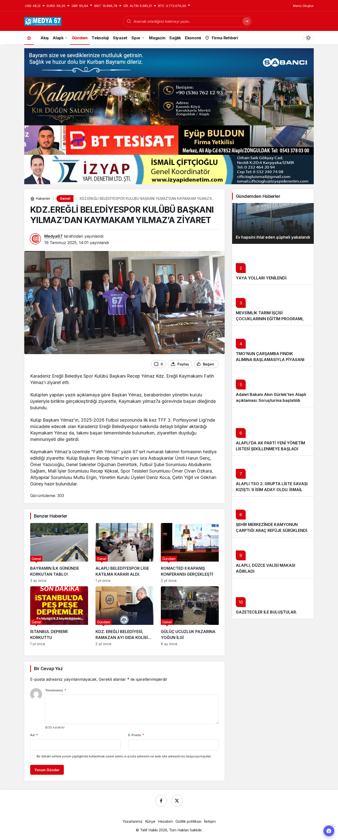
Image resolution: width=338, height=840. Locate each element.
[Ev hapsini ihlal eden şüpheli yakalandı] (273, 223)
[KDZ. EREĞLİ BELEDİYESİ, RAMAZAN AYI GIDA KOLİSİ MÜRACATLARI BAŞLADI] (124, 616)
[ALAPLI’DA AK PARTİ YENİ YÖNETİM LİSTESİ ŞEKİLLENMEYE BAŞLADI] (273, 431)
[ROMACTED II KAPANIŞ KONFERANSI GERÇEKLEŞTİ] (190, 553)
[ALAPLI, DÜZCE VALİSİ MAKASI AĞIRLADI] (273, 557)
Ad (34, 735)
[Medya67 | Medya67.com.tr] (42, 20)
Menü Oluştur (303, 6)
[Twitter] (177, 801)
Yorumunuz (55, 690)
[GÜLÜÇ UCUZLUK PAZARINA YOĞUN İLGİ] (190, 616)
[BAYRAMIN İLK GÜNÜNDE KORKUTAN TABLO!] (59, 553)
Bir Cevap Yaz (48, 668)
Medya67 (53, 236)
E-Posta (136, 735)
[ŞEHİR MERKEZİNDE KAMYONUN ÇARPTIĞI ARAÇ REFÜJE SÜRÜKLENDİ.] (273, 516)
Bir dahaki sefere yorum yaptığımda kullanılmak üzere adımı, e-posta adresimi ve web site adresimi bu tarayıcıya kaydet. (124, 756)
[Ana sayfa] (29, 37)
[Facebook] (161, 801)
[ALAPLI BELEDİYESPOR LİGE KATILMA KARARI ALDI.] (124, 553)
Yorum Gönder (47, 770)
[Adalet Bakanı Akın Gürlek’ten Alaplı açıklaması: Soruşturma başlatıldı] (273, 386)
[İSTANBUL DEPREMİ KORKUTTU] (59, 616)
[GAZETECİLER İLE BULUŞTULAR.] (273, 598)
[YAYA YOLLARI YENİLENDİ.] (273, 264)
